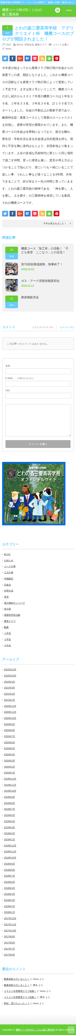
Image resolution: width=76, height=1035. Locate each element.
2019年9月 (9, 797)
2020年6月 (9, 742)
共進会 (7, 584)
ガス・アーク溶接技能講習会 (40, 280)
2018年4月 (9, 894)
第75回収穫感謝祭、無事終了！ (42, 264)
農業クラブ (41, 44)
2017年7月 (9, 948)
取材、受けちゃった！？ (17, 1003)
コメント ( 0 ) (67, 327)
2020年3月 (9, 760)
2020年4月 (9, 754)
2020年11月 (10, 712)
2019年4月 (9, 821)
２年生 (7, 639)
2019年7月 (9, 809)
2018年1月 (9, 912)
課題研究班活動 (12, 615)
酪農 (6, 627)
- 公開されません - (20, 378)
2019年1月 (9, 839)
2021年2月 (9, 700)
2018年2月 (9, 906)
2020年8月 (9, 730)
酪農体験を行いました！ (17, 979)
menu (69, 10)
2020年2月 (9, 766)
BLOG (20, 44)
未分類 (7, 609)
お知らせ (8, 560)
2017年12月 (10, 918)
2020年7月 (9, 736)
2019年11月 (10, 785)
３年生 (7, 645)
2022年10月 (10, 675)
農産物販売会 (30, 297)
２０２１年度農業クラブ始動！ (20, 991)
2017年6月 (9, 954)
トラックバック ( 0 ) (42, 327)
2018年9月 (9, 863)
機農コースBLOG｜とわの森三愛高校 (35, 1029)
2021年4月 (9, 687)
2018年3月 (9, 900)
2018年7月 (9, 876)
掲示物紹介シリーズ (14, 603)
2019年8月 (9, 803)
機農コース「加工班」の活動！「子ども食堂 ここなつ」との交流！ (44, 250)
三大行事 (8, 572)
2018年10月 (10, 857)
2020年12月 (10, 706)
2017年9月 (9, 936)
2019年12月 (10, 779)
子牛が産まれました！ (54, 223)
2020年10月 (10, 718)
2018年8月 (9, 870)
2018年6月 (9, 882)
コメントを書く (61, 44)
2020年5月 (9, 748)
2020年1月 (9, 772)
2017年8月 (9, 942)
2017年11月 (10, 924)
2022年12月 (10, 669)
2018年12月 (10, 845)
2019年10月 (10, 791)
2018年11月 (10, 851)
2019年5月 (9, 815)
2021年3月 (9, 694)
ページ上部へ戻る (71, 1030)
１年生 (7, 633)
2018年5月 (9, 888)
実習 (6, 597)
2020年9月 (9, 724)
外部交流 (29, 44)
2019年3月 (9, 827)
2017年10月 (10, 930)
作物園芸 (8, 578)
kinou (8, 48)
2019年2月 (9, 833)
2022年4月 (9, 681)
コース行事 (10, 566)
